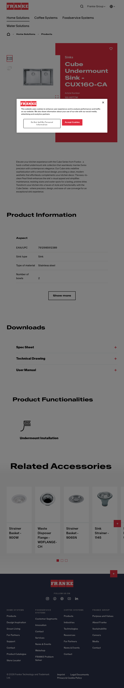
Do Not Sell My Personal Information (42, 123)
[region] (62, 116)
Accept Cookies (72, 122)
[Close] (103, 102)
